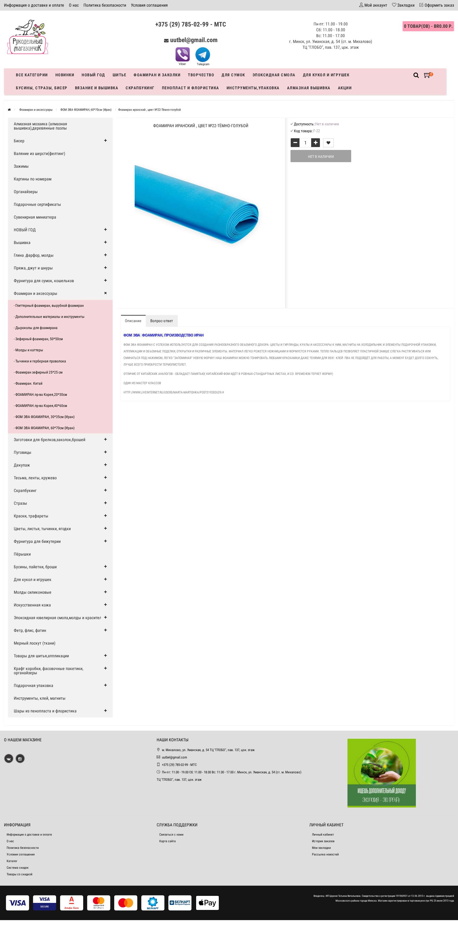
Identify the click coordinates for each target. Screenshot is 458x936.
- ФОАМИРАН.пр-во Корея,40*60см (40, 405)
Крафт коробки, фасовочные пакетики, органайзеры (48, 670)
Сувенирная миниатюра (35, 217)
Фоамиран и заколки (157, 75)
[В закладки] (328, 142)
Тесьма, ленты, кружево (35, 477)
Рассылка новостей (325, 854)
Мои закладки (321, 848)
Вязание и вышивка (96, 88)
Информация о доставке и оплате (34, 5)
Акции (345, 88)
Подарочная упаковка (33, 685)
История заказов (323, 841)
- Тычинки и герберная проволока (40, 361)
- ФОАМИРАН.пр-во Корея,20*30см (40, 394)
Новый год (93, 75)
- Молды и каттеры (28, 350)
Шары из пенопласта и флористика (45, 710)
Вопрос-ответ (161, 320)
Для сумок (233, 75)
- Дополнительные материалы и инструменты (49, 316)
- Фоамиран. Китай (28, 383)
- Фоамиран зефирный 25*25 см (38, 372)
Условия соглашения (149, 5)
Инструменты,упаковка (253, 88)
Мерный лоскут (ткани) (34, 643)
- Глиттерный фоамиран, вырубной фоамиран (49, 305)
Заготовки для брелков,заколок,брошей (49, 439)
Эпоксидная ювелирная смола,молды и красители (59, 617)
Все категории (32, 75)
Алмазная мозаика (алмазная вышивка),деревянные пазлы (40, 126)
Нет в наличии (321, 156)
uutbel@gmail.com (194, 40)
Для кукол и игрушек (326, 75)
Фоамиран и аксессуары (35, 293)
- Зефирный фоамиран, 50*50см (38, 339)
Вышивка (22, 242)
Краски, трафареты (31, 515)
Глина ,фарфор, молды (34, 255)
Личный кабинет (323, 834)
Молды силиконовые (32, 592)
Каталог (12, 861)
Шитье (119, 75)
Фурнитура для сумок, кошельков (44, 280)
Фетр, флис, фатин (30, 630)
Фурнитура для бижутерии (37, 541)
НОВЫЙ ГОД (25, 229)
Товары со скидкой (19, 874)
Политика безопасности (104, 5)
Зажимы (21, 166)
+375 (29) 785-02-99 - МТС (190, 24)
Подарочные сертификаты (37, 204)
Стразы (20, 503)
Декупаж (22, 465)
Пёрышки (22, 554)
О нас (74, 5)
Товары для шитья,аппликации (41, 655)
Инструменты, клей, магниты (39, 698)
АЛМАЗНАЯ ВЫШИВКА (309, 88)
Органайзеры (26, 191)
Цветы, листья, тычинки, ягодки (42, 528)
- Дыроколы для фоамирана (36, 328)
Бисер (19, 140)
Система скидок (18, 868)
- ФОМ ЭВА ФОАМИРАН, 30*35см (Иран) (44, 417)
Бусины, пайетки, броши (35, 566)
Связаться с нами (171, 834)
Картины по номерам (32, 178)
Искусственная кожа (32, 604)
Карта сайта (167, 841)
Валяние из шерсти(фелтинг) (39, 153)
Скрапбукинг (140, 88)
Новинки (64, 75)
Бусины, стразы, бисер (42, 88)
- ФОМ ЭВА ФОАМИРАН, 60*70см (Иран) (44, 428)
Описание (133, 320)
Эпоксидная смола (274, 75)
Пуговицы (22, 452)
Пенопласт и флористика (190, 88)
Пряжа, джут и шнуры (33, 267)
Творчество (201, 75)
